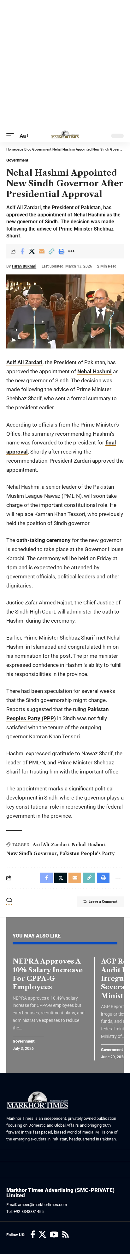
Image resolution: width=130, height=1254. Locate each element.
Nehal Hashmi (94, 371)
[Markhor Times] (65, 135)
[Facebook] (33, 1234)
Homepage (14, 149)
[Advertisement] (65, 64)
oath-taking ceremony (43, 540)
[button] (11, 136)
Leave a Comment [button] (103, 902)
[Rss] (65, 1234)
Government (41, 149)
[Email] (41, 251)
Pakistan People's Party (87, 853)
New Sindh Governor (31, 853)
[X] (42, 1234)
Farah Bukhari (24, 266)
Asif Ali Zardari (24, 362)
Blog (27, 149)
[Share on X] (31, 251)
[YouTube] (54, 1234)
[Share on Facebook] (22, 251)
